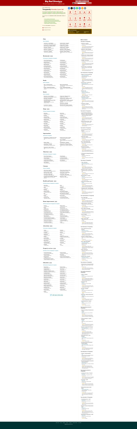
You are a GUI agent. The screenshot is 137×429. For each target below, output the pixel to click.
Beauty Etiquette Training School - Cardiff (87, 414)
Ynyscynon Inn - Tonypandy (48, 51)
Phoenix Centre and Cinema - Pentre (65, 170)
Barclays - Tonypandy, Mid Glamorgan (49, 87)
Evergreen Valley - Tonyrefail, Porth (86, 82)
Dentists (45, 195)
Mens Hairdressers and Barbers (64, 193)
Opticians (61, 189)
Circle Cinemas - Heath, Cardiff (64, 174)
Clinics (45, 187)
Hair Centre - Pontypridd (84, 288)
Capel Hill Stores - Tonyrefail (48, 144)
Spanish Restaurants (63, 70)
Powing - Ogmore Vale (84, 249)
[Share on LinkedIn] (74, 8)
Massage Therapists (46, 191)
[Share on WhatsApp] (77, 8)
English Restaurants (47, 62)
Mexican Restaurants (63, 74)
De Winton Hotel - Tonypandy (64, 45)
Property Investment (63, 252)
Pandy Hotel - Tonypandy (47, 47)
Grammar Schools (62, 289)
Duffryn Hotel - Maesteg (84, 136)
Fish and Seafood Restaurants (48, 76)
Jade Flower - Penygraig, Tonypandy (86, 236)
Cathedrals (45, 244)
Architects (45, 205)
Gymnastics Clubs (46, 197)
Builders (45, 207)
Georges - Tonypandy (84, 274)
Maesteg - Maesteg (46, 142)
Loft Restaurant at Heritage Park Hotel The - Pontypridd (87, 154)
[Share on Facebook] (69, 8)
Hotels (57, 11)
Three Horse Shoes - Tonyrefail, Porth (86, 66)
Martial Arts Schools (47, 283)
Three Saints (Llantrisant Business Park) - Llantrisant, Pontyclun (50, 101)
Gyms (61, 185)
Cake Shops (61, 123)
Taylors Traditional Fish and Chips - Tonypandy (86, 229)
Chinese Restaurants (47, 68)
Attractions (49, 13)
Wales (67, 422)
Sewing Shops (46, 121)
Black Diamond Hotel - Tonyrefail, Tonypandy (66, 100)
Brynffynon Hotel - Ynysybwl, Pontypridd (66, 98)
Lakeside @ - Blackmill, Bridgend (86, 353)
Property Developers (47, 254)
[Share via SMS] (82, 8)
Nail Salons (45, 189)
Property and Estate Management (64, 256)
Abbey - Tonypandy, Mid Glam (48, 84)
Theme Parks (62, 242)
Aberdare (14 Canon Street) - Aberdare (65, 137)
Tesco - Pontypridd (62, 139)
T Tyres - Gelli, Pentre (84, 162)
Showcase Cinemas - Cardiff (48, 172)
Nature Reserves (46, 240)
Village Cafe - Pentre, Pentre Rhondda (86, 74)
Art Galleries (45, 232)
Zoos (61, 244)
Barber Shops (62, 113)
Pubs (46, 11)
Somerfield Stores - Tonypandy (64, 142)
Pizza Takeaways (62, 160)
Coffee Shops (62, 119)
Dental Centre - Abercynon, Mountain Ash (87, 294)
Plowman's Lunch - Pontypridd (85, 256)
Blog (61, 422)
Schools (45, 291)
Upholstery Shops (46, 119)
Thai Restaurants (62, 60)
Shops (61, 11)
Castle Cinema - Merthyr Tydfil (48, 174)
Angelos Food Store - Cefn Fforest (86, 203)
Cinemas (54, 12)
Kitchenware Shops (46, 117)
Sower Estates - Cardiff (84, 379)
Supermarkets (44, 12)
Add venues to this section (57, 295)
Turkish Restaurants (47, 70)
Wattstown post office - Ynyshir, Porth (86, 169)
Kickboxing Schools (63, 283)
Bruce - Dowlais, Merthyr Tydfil (85, 141)
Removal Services (62, 207)
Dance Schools (62, 279)
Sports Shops (46, 185)
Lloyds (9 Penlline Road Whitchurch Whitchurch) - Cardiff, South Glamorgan (87, 113)
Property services (55, 13)
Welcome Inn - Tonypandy (47, 49)
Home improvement (48, 201)
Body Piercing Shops (47, 127)
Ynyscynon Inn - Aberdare (85, 103)
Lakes (61, 234)
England (64, 422)
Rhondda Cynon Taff (72, 32)
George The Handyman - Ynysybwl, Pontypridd (86, 319)
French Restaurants (63, 62)
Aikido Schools (46, 281)
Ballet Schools (62, 287)
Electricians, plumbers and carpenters (49, 22)
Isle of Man (79, 422)
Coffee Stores (46, 129)
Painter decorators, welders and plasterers (50, 23)
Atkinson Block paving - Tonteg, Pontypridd (85, 336)
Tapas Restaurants (46, 72)
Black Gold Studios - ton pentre (85, 175)
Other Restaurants (62, 76)
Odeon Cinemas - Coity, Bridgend (65, 172)
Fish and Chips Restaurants (48, 60)
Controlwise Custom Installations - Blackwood (50, 176)
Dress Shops (45, 123)
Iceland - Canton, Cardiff (84, 218)
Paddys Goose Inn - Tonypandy (64, 47)
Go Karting (61, 238)
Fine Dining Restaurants (47, 66)
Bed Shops (61, 121)
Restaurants (50, 11)
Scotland (70, 422)
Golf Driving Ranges (47, 242)
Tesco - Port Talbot (84, 214)
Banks (54, 11)
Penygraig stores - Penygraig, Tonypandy (66, 144)
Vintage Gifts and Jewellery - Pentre (86, 181)
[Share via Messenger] (80, 8)
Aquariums (61, 230)
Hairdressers (62, 187)
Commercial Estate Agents (47, 252)
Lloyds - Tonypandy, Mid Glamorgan (65, 87)
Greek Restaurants (62, 72)
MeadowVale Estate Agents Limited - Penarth (86, 388)
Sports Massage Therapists (64, 191)
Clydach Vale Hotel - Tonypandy (64, 43)
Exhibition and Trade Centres (64, 236)
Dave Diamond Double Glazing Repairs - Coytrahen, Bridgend (87, 343)
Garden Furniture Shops (63, 117)
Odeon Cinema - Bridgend (47, 170)
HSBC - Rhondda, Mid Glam (64, 84)
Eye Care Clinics (62, 195)
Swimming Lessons (46, 287)
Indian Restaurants (62, 64)
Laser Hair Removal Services (64, 197)
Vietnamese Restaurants (63, 66)
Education (62, 13)
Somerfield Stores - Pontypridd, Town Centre (50, 137)
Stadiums (45, 236)
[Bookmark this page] (85, 8)
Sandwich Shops (62, 127)
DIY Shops (45, 115)
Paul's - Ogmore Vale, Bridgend (85, 241)
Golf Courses (62, 240)
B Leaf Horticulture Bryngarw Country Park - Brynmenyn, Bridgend (87, 361)
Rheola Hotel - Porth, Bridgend (48, 98)
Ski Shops (61, 125)
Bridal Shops (45, 113)
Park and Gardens (46, 238)
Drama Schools (62, 281)
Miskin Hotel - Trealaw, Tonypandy (65, 49)
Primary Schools (46, 279)
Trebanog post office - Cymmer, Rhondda (87, 188)
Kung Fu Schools (46, 289)
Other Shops (62, 129)
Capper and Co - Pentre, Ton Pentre (49, 147)
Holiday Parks (46, 234)
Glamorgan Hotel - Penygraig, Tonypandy (49, 45)
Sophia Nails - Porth (84, 281)
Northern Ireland (75, 422)
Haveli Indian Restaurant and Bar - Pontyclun (86, 130)
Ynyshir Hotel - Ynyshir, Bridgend (48, 43)
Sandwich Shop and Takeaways (48, 160)
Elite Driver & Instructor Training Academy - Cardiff (87, 406)
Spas (44, 193)
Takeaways (49, 12)
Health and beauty (59, 12)
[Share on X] (72, 8)
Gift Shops (61, 115)
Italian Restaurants (46, 64)
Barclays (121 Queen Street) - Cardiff (86, 121)
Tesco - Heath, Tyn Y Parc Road (85, 208)
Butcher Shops (46, 125)
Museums (61, 232)
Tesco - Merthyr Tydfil (84, 197)
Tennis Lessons (62, 285)
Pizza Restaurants (62, 68)
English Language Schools (47, 285)
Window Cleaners (62, 205)
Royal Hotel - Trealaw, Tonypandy (65, 51)
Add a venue (57, 422)
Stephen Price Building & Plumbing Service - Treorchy (87, 310)
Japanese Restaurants (47, 74)
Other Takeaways (46, 162)
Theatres (45, 230)
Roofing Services (46, 209)
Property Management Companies (48, 258)
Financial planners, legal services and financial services (52, 21)
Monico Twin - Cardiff (63, 176)
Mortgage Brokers (46, 256)
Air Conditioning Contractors (64, 209)
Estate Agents (62, 254)
